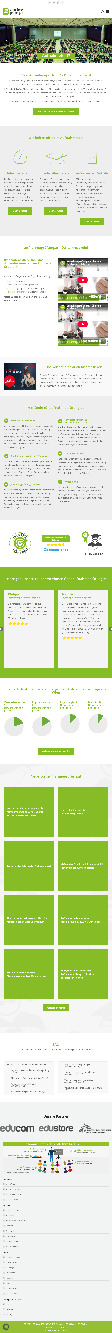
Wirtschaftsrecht (13, 1246)
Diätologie (10, 1267)
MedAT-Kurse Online (14, 1194)
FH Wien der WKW (13, 1257)
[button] (6, 1327)
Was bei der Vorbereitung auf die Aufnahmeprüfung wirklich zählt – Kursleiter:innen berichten (26, 812)
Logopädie (10, 1283)
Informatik (10, 1215)
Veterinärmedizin (13, 1241)
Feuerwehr (10, 1309)
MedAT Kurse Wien (14, 1189)
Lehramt (9, 1226)
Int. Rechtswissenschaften (17, 1220)
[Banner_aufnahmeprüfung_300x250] (20, 389)
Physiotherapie (12, 1288)
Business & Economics (15, 1210)
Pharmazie (10, 1231)
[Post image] (56, 1128)
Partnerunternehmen (16, 292)
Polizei (8, 1304)
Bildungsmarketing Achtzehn (57, 1327)
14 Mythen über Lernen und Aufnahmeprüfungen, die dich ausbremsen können (77, 974)
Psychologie (11, 1236)
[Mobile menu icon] (107, 11)
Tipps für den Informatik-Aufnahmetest (29, 865)
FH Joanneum (11, 1262)
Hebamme (10, 1278)
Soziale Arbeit (11, 1293)
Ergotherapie (11, 1273)
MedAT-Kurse (11, 1184)
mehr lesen (15, 812)
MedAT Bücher (12, 1199)
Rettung (9, 1314)
